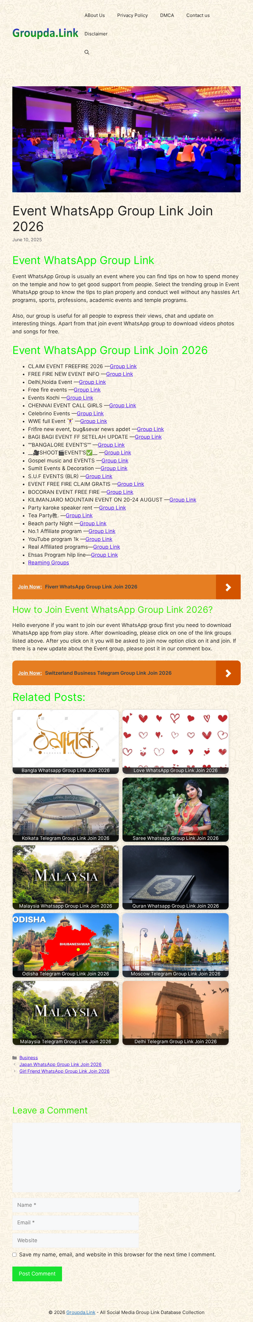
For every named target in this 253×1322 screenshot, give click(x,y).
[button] (86, 52)
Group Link (123, 366)
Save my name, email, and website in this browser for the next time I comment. (117, 1254)
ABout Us (95, 15)
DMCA (167, 15)
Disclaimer (96, 34)
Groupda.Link (80, 1312)
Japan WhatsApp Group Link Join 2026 (60, 1064)
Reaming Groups (48, 562)
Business (28, 1057)
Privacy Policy (132, 15)
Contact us (198, 15)
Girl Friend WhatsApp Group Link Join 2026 (64, 1071)
